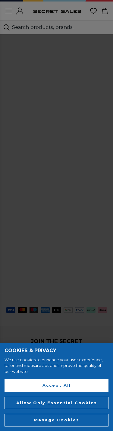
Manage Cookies (56, 419)
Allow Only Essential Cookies (56, 402)
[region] (56, 387)
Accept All (56, 385)
